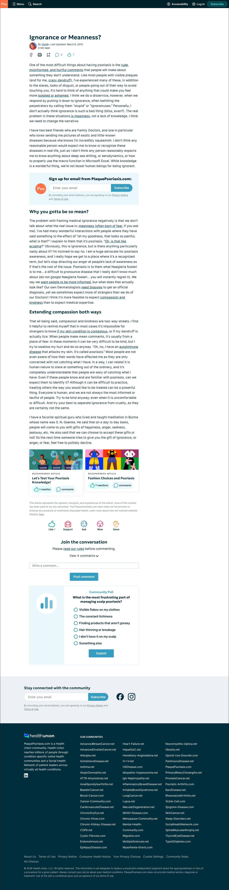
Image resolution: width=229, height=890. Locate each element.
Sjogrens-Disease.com (179, 807)
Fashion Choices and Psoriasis (111, 478)
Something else (90, 643)
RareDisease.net (175, 790)
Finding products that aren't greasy (104, 623)
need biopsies (91, 287)
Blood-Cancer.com (92, 795)
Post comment (84, 576)
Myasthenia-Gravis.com (138, 847)
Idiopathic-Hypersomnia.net (140, 772)
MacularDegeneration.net (139, 807)
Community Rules (177, 856)
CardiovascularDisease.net (97, 807)
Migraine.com (131, 835)
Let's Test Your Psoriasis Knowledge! (50, 480)
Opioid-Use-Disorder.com (181, 755)
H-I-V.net (128, 761)
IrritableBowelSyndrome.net (140, 790)
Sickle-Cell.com (175, 801)
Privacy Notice (120, 195)
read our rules (73, 549)
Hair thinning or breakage (97, 630)
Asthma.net (87, 766)
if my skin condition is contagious (82, 331)
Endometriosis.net (91, 841)
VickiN (45, 44)
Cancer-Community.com (95, 801)
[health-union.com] (39, 736)
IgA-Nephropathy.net (136, 778)
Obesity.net (172, 749)
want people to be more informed (66, 282)
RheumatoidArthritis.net (180, 795)
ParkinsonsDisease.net (179, 761)
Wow (98, 525)
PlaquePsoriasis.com (178, 766)
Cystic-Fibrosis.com (92, 835)
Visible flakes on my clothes (99, 609)
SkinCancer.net (174, 813)
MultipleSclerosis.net (136, 841)
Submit (101, 653)
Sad (81, 525)
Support (67, 525)
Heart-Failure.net (133, 743)
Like (50, 525)
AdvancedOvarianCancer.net (98, 749)
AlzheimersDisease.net (94, 761)
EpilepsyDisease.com (93, 847)
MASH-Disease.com (135, 813)
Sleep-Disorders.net (178, 818)
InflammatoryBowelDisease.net (142, 784)
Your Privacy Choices (126, 856)
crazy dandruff (59, 80)
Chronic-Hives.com (92, 818)
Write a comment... (45, 565)
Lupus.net (129, 801)
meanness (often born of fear (100, 226)
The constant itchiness (95, 616)
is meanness (80, 116)
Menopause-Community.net (140, 818)
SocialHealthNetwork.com (181, 824)
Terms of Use (61, 198)
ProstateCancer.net (177, 778)
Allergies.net (88, 755)
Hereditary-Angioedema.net (140, 755)
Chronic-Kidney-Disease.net (98, 824)
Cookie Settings (153, 856)
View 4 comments (82, 555)
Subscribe (217, 4)
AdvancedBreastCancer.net (97, 743)
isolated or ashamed (53, 95)
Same (114, 525)
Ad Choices (31, 861)
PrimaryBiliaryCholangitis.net (183, 772)
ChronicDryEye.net (92, 813)
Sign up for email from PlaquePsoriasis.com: (90, 179)
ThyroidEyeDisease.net (179, 835)
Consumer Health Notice (95, 856)
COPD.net (86, 830)
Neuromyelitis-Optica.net (181, 743)
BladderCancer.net (91, 790)
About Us (30, 856)
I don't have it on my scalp (97, 636)
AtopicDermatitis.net (93, 772)
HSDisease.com (132, 766)
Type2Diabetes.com (178, 841)
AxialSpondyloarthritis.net (96, 784)
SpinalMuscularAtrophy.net (182, 830)
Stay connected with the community (57, 688)
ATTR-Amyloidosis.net (94, 778)
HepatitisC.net (132, 749)
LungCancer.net (132, 795)
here (41, 514)
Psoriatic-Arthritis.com (179, 784)
